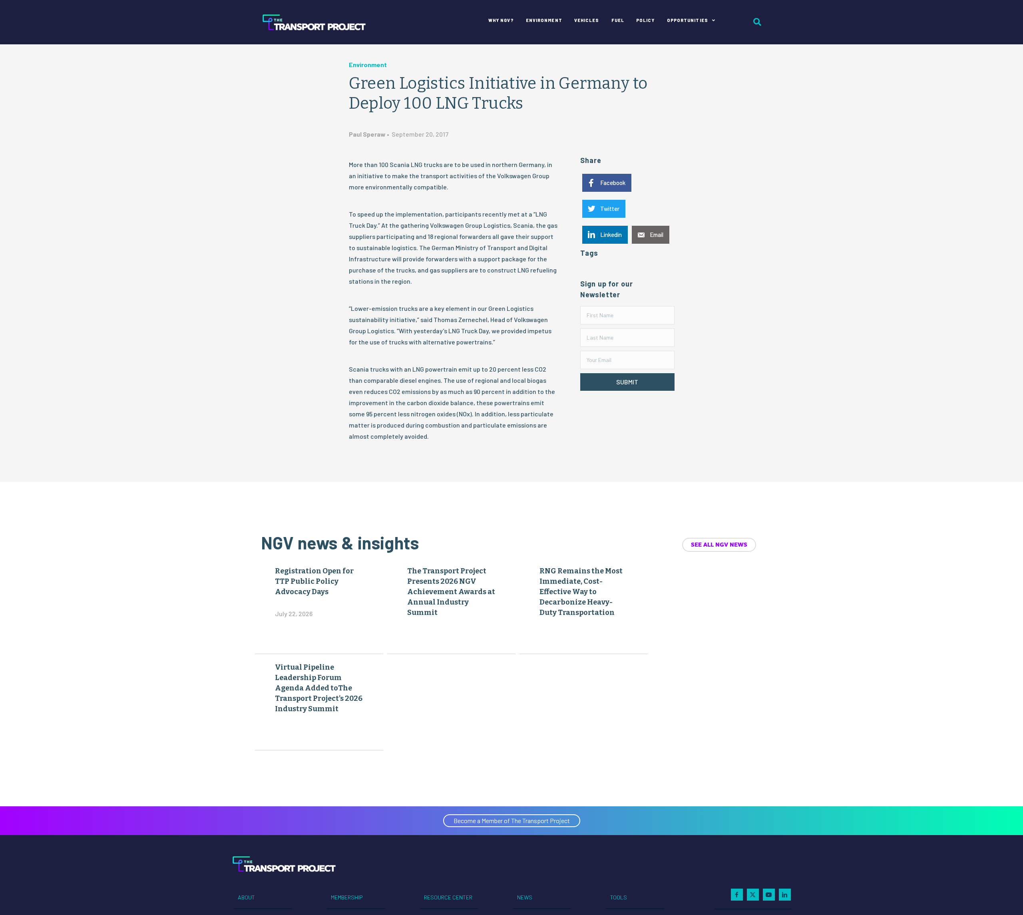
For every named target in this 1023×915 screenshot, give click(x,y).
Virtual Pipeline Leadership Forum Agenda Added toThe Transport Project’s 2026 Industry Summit (318, 688)
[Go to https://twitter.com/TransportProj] (753, 895)
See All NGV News (719, 544)
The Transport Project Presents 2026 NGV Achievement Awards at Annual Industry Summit (451, 592)
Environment (368, 64)
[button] (627, 382)
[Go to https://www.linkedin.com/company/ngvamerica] (785, 895)
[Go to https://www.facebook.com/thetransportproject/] (737, 895)
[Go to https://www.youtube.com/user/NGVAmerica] (769, 895)
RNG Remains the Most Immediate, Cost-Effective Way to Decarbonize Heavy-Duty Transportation (581, 592)
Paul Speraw (367, 134)
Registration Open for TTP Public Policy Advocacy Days (314, 581)
